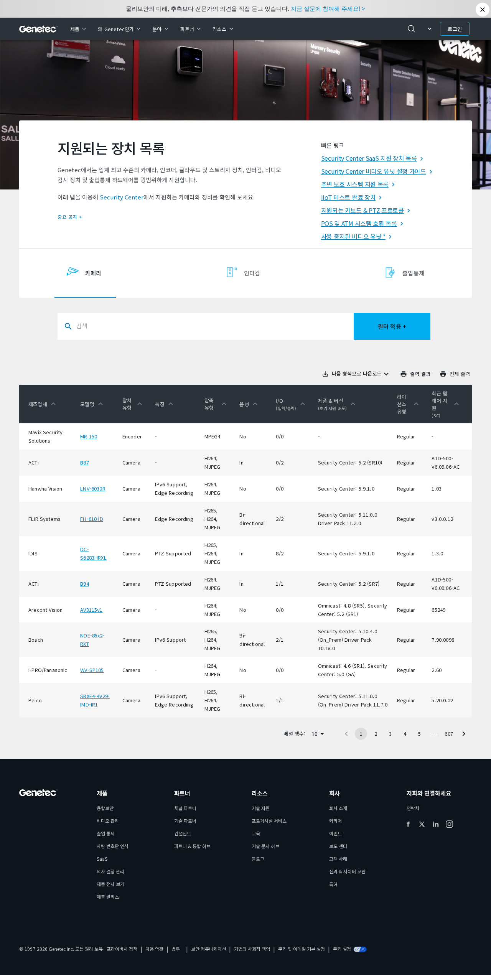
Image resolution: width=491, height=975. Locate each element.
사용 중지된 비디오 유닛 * (353, 236)
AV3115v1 (91, 609)
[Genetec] (38, 29)
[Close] (482, 9)
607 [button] (449, 733)
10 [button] (314, 734)
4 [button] (405, 733)
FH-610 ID (91, 518)
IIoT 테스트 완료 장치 (348, 197)
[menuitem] (78, 29)
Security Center (121, 197)
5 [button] (419, 733)
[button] (43, 403)
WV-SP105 (92, 670)
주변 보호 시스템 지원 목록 (355, 184)
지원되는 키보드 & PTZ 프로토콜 (362, 210)
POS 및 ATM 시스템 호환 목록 (359, 223)
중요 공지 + (70, 216)
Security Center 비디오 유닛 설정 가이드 (373, 171)
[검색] (412, 29)
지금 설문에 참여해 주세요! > (328, 8)
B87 (84, 462)
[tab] (85, 273)
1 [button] (361, 733)
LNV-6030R (92, 488)
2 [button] (375, 733)
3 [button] (390, 733)
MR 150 (88, 436)
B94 (84, 583)
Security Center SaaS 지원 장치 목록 (369, 158)
